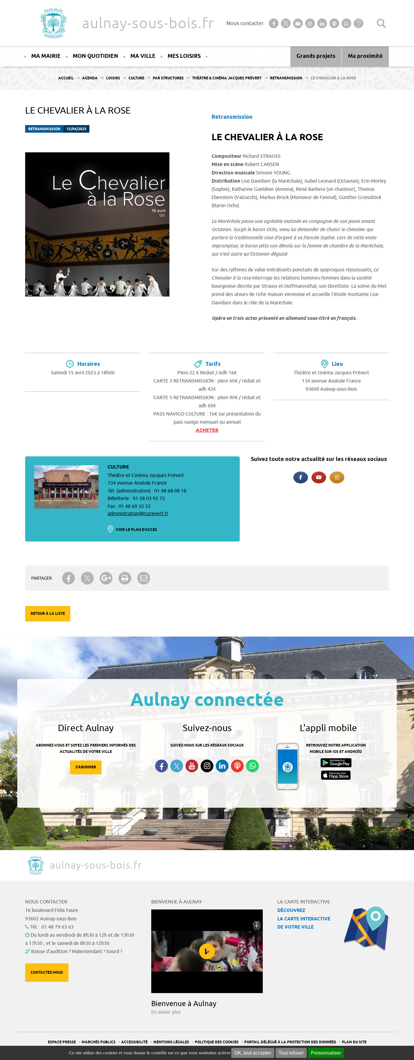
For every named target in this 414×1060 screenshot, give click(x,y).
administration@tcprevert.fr (138, 514)
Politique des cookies (217, 1042)
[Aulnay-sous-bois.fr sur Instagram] (337, 477)
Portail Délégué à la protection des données (290, 1042)
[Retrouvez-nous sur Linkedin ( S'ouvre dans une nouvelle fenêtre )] (222, 766)
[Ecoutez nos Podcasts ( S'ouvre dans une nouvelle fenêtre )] (237, 766)
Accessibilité (134, 1042)
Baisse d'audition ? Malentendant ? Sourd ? (76, 952)
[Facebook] (300, 477)
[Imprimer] (125, 578)
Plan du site (354, 1042)
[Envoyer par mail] (143, 578)
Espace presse (62, 1042)
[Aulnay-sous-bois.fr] (53, 23)
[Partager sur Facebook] (68, 578)
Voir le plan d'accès (136, 529)
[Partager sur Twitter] (87, 578)
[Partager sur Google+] (106, 578)
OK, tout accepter (252, 1052)
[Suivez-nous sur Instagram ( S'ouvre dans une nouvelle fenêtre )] (207, 766)
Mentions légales (171, 1042)
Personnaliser (326, 1052)
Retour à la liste (48, 613)
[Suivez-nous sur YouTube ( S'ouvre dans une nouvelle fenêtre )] (191, 766)
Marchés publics (98, 1042)
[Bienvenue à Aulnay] (207, 951)
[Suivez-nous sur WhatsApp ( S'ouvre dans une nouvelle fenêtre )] (252, 766)
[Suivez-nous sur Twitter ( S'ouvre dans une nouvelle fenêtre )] (176, 766)
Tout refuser (291, 1052)
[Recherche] (381, 23)
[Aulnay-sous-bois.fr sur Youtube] (319, 477)
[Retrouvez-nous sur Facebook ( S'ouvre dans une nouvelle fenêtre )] (161, 766)
